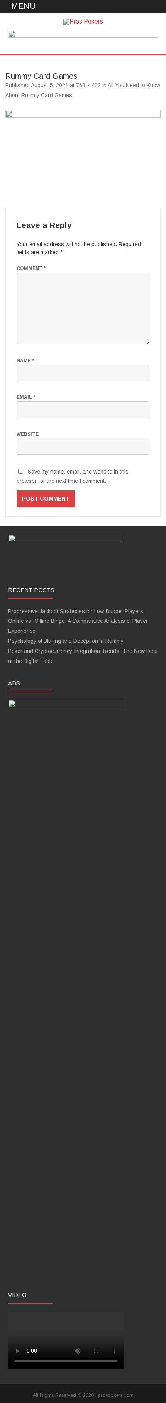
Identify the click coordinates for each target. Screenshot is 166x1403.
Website (28, 434)
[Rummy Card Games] (83, 153)
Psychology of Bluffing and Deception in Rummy (66, 641)
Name (25, 360)
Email (26, 397)
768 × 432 (88, 85)
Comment (31, 268)
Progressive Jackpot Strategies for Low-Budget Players (75, 611)
